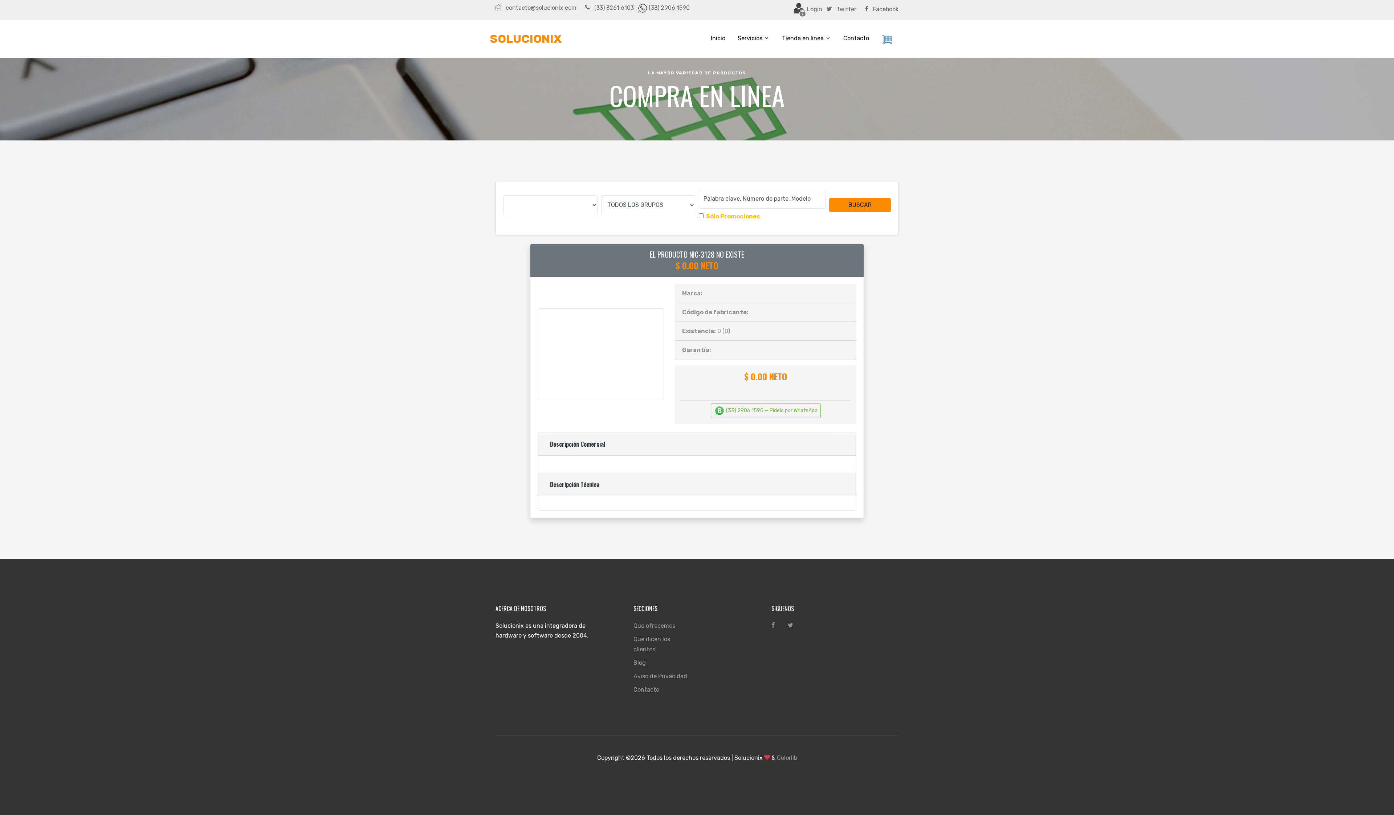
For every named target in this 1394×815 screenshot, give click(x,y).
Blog (639, 662)
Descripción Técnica (574, 484)
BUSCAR (860, 204)
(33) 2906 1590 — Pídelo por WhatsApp (771, 411)
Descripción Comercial (577, 444)
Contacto (856, 38)
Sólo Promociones (733, 216)
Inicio (718, 38)
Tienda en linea (803, 38)
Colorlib (787, 757)
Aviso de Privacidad (660, 676)
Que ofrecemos (654, 625)
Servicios (750, 38)
